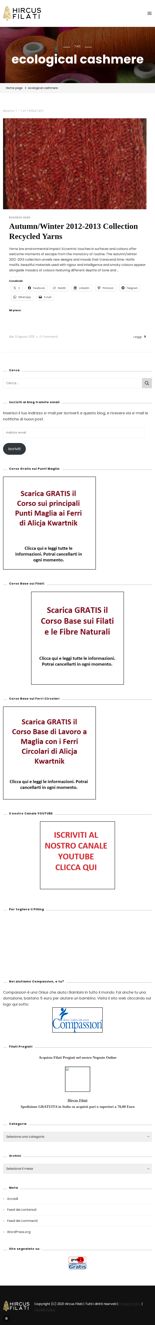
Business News (20, 217)
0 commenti (49, 336)
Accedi (12, 1198)
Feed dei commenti (22, 1220)
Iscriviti (14, 448)
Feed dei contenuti (22, 1209)
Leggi (138, 337)
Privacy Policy (130, 1304)
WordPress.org (18, 1232)
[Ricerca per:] (72, 383)
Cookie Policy (44, 1309)
